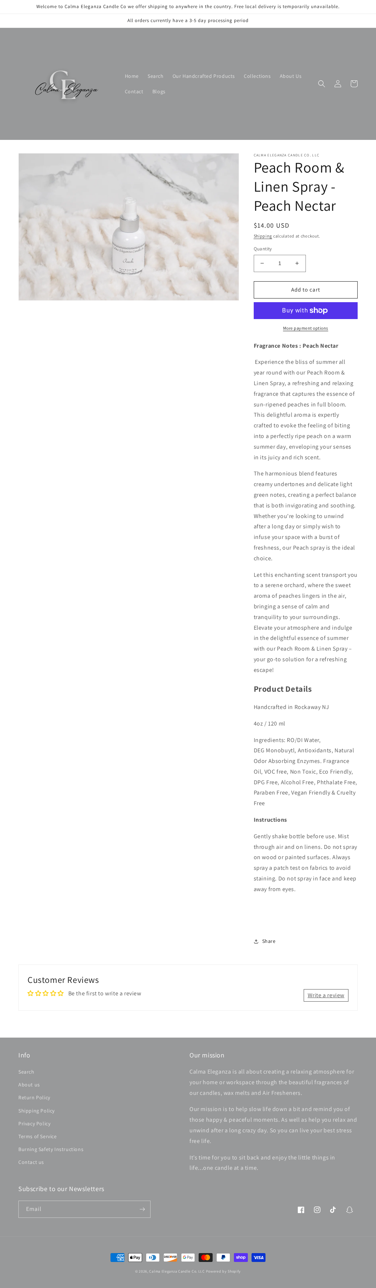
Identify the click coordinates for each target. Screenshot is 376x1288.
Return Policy (34, 1097)
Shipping (263, 236)
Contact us (31, 1162)
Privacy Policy (34, 1123)
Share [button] (269, 941)
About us (29, 1084)
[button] (322, 84)
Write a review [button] (326, 995)
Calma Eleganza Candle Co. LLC (177, 1271)
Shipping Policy (36, 1110)
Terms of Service (37, 1136)
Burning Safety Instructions (50, 1149)
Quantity (263, 249)
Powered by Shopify (223, 1271)
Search (26, 1071)
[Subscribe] (142, 1209)
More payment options (305, 328)
